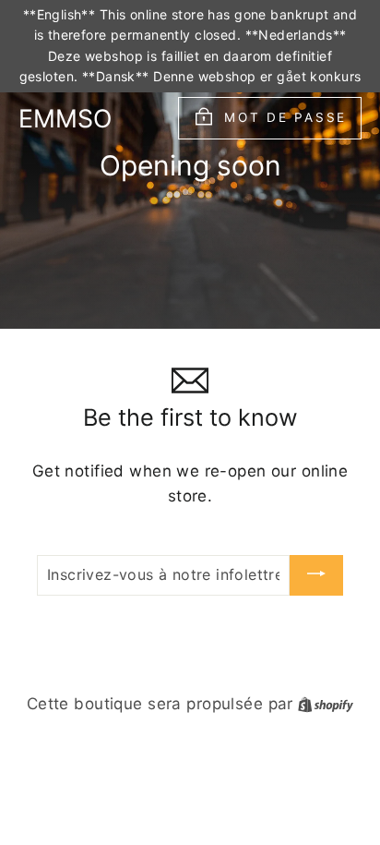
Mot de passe (285, 117)
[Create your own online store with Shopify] (325, 703)
